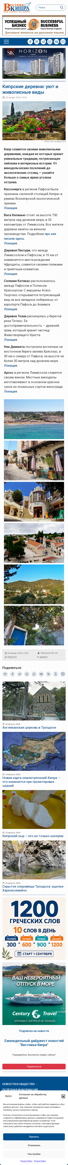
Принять (34, 1136)
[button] (63, 1096)
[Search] (62, 8)
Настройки (34, 1154)
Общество (12, 657)
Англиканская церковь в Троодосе (29, 727)
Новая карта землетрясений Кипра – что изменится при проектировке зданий (31, 782)
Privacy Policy (26, 1161)
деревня (43, 657)
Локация (10, 208)
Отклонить (34, 1145)
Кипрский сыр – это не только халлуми (32, 836)
